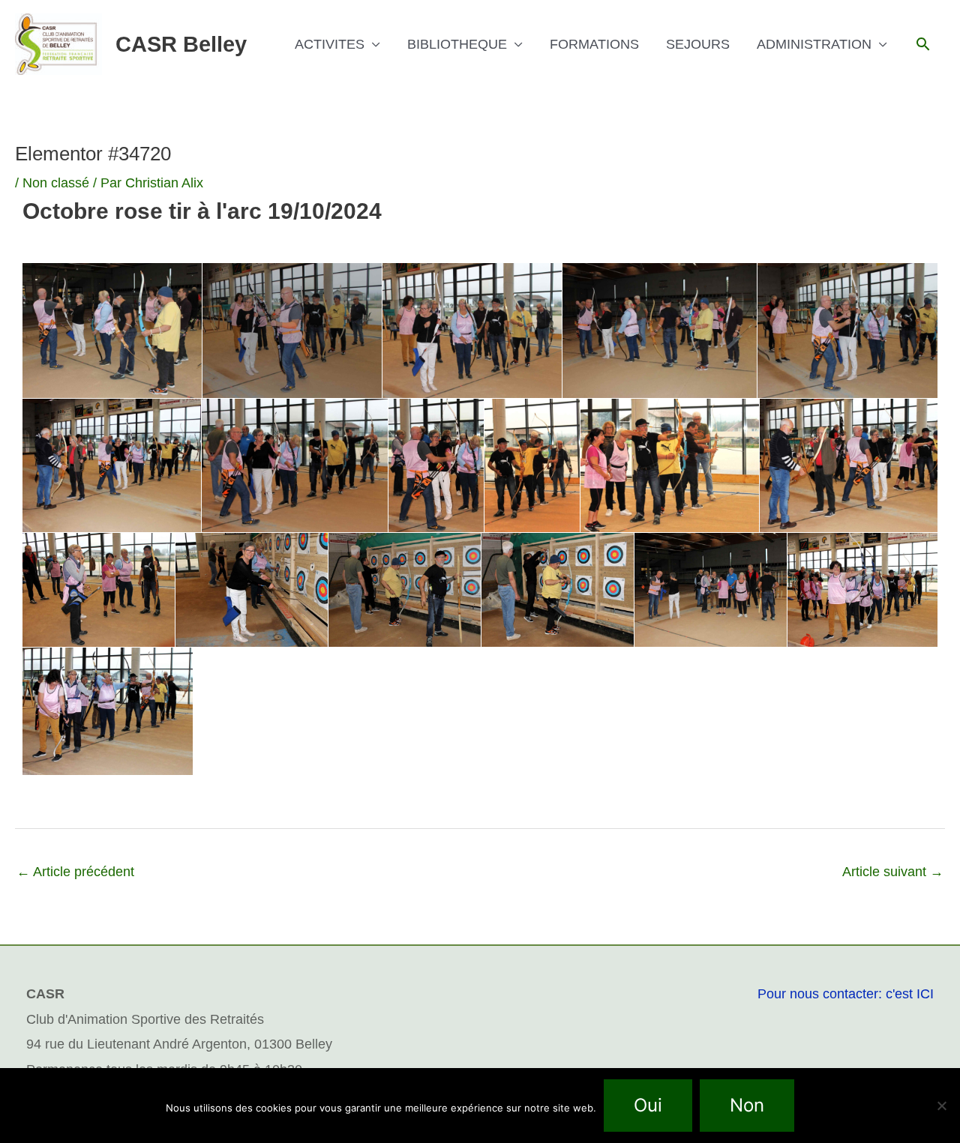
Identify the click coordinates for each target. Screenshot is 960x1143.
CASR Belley (181, 44)
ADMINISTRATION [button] (814, 44)
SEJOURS (698, 44)
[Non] (941, 1105)
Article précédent (75, 871)
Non (747, 1105)
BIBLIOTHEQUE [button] (457, 44)
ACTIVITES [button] (329, 44)
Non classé (55, 182)
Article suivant (893, 871)
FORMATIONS (594, 44)
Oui (648, 1105)
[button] (923, 43)
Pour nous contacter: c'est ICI (846, 993)
